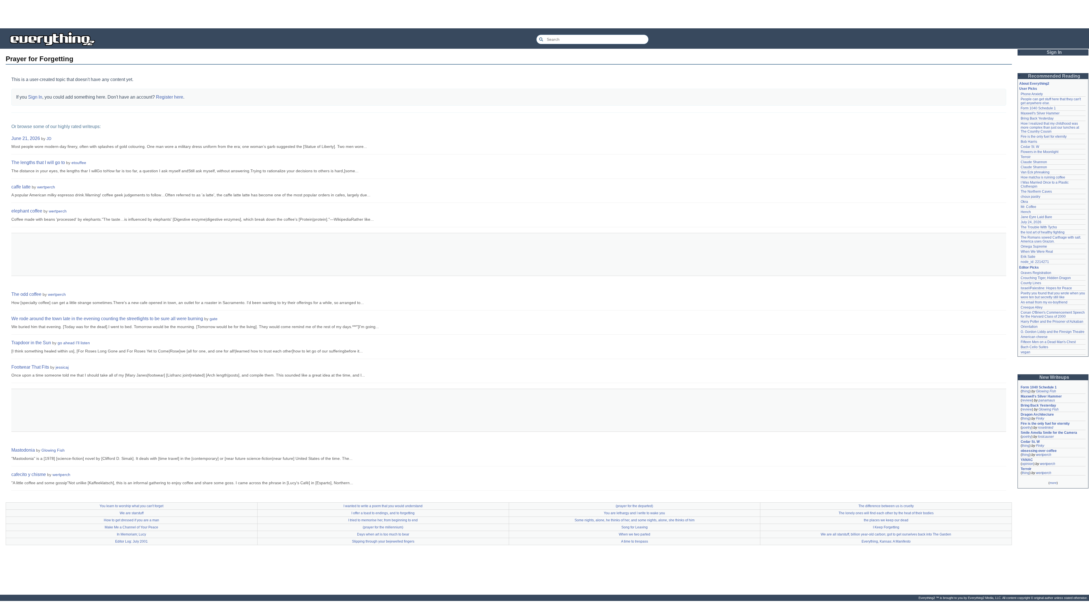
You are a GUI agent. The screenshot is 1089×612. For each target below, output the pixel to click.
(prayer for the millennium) (383, 527)
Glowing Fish (53, 450)
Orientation (1029, 327)
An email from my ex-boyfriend (1044, 302)
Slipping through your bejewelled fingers (383, 541)
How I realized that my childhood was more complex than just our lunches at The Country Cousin (1050, 127)
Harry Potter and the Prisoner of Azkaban (1052, 322)
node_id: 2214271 (1035, 262)
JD (49, 138)
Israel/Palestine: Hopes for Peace (1046, 288)
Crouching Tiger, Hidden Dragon (1046, 278)
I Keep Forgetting (886, 527)
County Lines (1031, 283)
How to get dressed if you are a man (131, 520)
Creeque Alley (1031, 307)
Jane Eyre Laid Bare (1036, 217)
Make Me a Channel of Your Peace (131, 527)
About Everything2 (1034, 84)
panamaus (1047, 400)
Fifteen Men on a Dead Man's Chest (1048, 342)
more (1053, 482)
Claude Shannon (1034, 162)
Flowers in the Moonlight (1039, 152)
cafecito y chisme (28, 474)
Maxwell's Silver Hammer (1040, 113)
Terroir (1026, 157)
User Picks (1028, 89)
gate (214, 318)
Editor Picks (1029, 267)
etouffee (78, 162)
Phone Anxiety (1032, 94)
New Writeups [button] (1054, 377)
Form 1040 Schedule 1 (1038, 108)
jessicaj (62, 367)
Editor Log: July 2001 (131, 541)
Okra (1024, 202)
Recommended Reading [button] (1054, 76)
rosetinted (1045, 428)
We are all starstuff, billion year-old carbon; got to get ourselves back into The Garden (886, 534)
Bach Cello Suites (1034, 347)
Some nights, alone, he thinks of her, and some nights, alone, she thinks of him (635, 520)
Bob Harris (1029, 142)
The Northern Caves (1036, 192)
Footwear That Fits (30, 367)
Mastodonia (23, 450)
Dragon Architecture (1037, 414)
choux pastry (1030, 197)
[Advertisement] (544, 14)
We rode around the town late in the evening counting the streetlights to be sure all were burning (107, 318)
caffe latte (21, 186)
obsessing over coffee (1039, 451)
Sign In (35, 97)
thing (1025, 391)
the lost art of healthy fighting (1043, 232)
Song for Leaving (634, 527)
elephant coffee (26, 211)
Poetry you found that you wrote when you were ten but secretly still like (1053, 295)
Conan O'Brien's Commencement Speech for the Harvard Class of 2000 (1053, 314)
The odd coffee (26, 294)
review (1027, 400)
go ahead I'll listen (74, 343)
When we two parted (634, 534)
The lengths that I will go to (38, 162)
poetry (1026, 428)
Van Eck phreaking (1035, 172)
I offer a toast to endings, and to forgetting (383, 513)
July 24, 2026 (1031, 222)
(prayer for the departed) (634, 506)
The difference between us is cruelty (886, 506)
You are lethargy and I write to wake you (634, 513)
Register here (169, 97)
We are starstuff (131, 513)
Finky (1040, 418)
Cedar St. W (1030, 147)
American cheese (1034, 337)
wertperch (46, 187)
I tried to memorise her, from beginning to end (383, 520)
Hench (1026, 212)
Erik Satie (1028, 257)
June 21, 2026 (25, 138)
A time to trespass (634, 541)
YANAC (1027, 460)
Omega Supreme (1034, 246)
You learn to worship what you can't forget (131, 506)
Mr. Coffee (1028, 207)
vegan (1025, 352)
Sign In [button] (1054, 52)
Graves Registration (1036, 273)
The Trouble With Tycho (1039, 227)
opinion (1027, 464)
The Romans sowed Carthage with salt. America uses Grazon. (1051, 239)
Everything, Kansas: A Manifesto (886, 541)
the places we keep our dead (886, 520)
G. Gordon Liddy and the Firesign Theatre (1052, 332)
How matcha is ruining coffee (1043, 177)
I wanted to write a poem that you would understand (383, 506)
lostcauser (1046, 437)
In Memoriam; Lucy (131, 534)
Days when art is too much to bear (383, 534)
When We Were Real (1037, 252)
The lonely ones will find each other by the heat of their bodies (886, 513)
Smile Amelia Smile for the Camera (1049, 433)
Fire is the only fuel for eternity (1044, 137)
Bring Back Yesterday (1037, 118)
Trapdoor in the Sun (31, 342)
